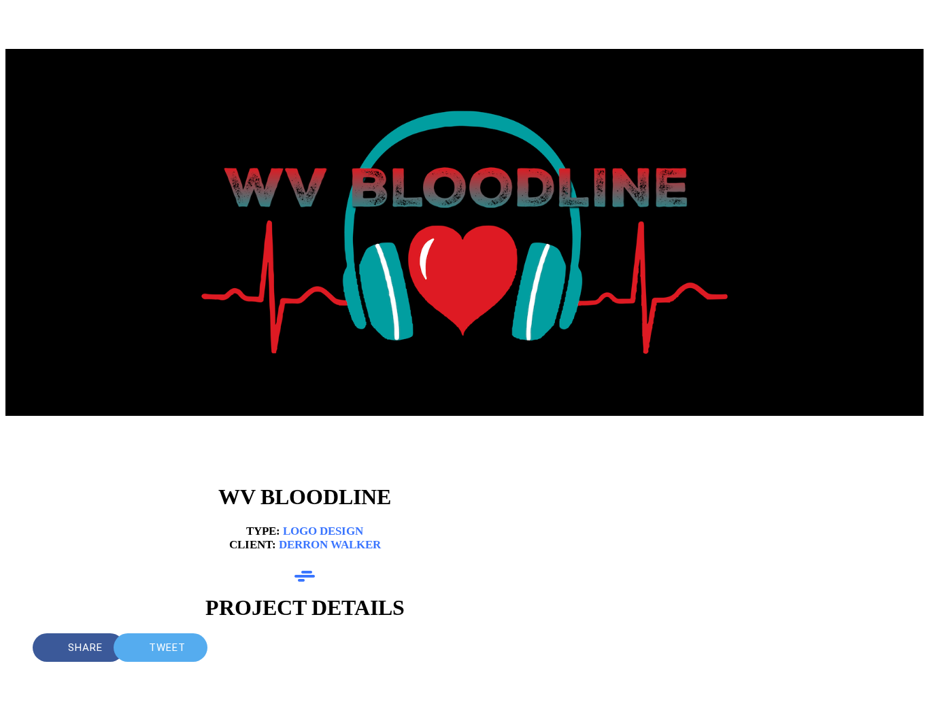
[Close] (27, 27)
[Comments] (560, 647)
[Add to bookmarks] (527, 647)
